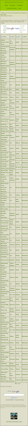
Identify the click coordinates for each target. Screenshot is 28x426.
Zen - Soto (12, 294)
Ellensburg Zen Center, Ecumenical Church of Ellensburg (4, 187)
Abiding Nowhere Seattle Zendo (5, 42)
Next (16, 383)
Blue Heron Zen (5, 89)
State (25, 36)
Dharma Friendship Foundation (4, 148)
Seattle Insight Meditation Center (4, 359)
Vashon (17, 325)
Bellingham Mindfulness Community (4, 70)
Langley (18, 195)
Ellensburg (18, 187)
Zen (11, 70)
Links (19, 8)
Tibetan (12, 97)
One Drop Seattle (5, 299)
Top (7, 421)
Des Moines (18, 348)
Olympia (18, 233)
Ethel (17, 277)
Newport (18, 369)
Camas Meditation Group (3, 113)
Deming (17, 255)
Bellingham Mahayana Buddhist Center (5, 63)
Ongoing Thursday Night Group (5, 304)
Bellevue (18, 142)
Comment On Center (12, 8)
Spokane (18, 84)
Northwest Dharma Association (4, 269)
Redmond (18, 158)
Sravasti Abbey (4, 369)
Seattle (17, 42)
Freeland (18, 374)
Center (4, 36)
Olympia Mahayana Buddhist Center (5, 289)
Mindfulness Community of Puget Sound (4, 250)
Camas (17, 113)
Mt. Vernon (18, 167)
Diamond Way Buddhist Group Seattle (5, 172)
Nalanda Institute (5, 260)
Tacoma (18, 92)
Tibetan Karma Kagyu (12, 172)
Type (13, 36)
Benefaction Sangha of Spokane (4, 84)
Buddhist (12, 120)
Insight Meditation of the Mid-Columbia (5, 206)
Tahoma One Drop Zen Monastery (4, 374)
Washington (25, 42)
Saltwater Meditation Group (3, 348)
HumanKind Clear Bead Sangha (4, 200)
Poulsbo (18, 240)
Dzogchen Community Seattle (4, 179)
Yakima (17, 97)
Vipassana (12, 56)
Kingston (18, 227)
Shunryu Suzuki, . (7, 15)
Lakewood (18, 380)
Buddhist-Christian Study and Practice (5, 107)
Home (6, 5)
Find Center (12, 5)
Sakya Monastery (5, 342)
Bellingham (18, 56)
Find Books (20, 5)
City (19, 36)
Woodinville (19, 48)
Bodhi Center (4, 97)
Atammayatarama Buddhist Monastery (5, 48)
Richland (18, 206)
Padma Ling (4, 310)
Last (19, 383)
